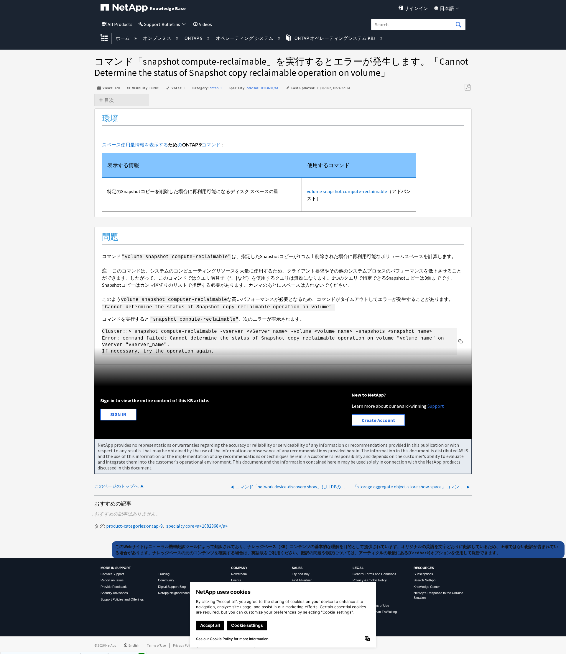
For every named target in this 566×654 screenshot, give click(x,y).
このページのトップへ (116, 486)
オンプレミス (157, 38)
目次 (109, 100)
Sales (297, 568)
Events (236, 580)
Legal (358, 568)
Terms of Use (156, 645)
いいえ (121, 648)
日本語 (447, 8)
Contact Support (112, 574)
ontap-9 (215, 88)
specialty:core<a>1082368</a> (197, 526)
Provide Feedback (114, 586)
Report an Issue (112, 580)
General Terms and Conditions (374, 574)
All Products (120, 24)
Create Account (378, 420)
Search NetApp (424, 580)
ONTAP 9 (194, 38)
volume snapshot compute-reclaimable (347, 191)
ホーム (123, 38)
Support (435, 406)
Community (166, 580)
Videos (205, 24)
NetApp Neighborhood (174, 593)
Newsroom (239, 574)
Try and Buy (301, 574)
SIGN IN (118, 414)
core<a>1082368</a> (262, 88)
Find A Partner (302, 580)
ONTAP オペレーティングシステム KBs (335, 38)
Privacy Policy (183, 645)
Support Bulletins (162, 24)
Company (239, 568)
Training (164, 574)
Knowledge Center (427, 586)
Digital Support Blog (172, 586)
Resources (424, 568)
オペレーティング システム (245, 38)
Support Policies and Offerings (122, 599)
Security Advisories (114, 593)
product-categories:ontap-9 (134, 526)
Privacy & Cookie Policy (370, 580)
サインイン (416, 8)
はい (91, 648)
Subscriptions (423, 574)
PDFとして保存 (467, 87)
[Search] (458, 25)
